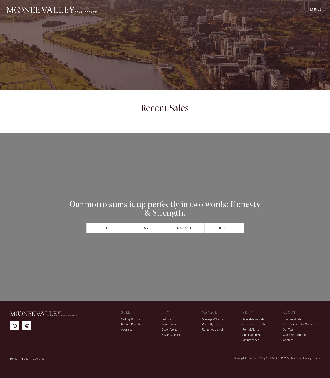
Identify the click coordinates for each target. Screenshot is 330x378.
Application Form (253, 335)
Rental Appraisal (212, 329)
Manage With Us (212, 319)
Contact (288, 340)
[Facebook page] (16, 326)
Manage (184, 228)
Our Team (289, 329)
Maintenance (250, 340)
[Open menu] (316, 10)
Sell (106, 228)
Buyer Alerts (169, 329)
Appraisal (127, 329)
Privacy (25, 358)
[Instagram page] (28, 326)
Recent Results (131, 324)
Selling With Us (130, 319)
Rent (224, 228)
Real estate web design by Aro (303, 358)
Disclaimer (39, 358)
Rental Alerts (250, 329)
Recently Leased (212, 324)
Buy (145, 228)
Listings (167, 319)
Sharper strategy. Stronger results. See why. (299, 322)
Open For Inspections (255, 324)
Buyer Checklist (172, 335)
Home (14, 358)
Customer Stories (294, 335)
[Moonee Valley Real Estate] (52, 10)
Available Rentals (253, 319)
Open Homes (170, 324)
